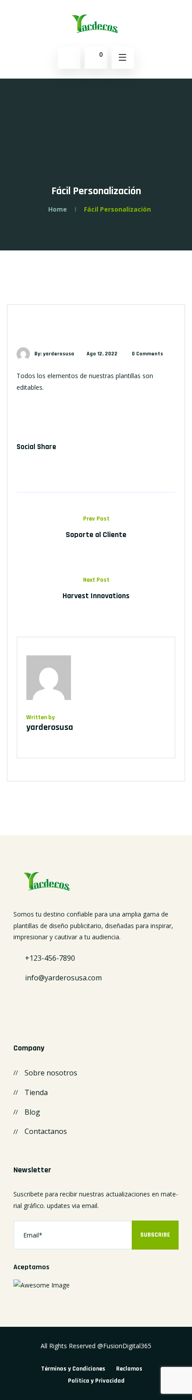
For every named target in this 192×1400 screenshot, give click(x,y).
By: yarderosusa (54, 353)
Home (57, 209)
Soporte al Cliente (96, 534)
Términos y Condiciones (73, 1369)
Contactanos (46, 1131)
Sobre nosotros (51, 1073)
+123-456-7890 (50, 958)
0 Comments (147, 353)
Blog (32, 1112)
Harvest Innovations (96, 596)
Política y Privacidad (96, 1381)
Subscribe (155, 1235)
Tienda (36, 1092)
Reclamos (129, 1369)
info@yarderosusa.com (63, 978)
